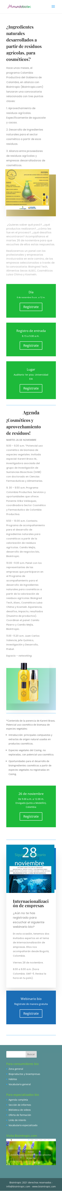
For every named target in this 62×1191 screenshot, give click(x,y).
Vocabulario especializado (23, 1125)
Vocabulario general (20, 1084)
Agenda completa (18, 1099)
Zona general (16, 1068)
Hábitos (13, 1079)
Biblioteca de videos (20, 1109)
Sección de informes (20, 1104)
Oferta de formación (20, 1115)
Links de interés (17, 1120)
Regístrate (31, 307)
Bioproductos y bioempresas (24, 1074)
